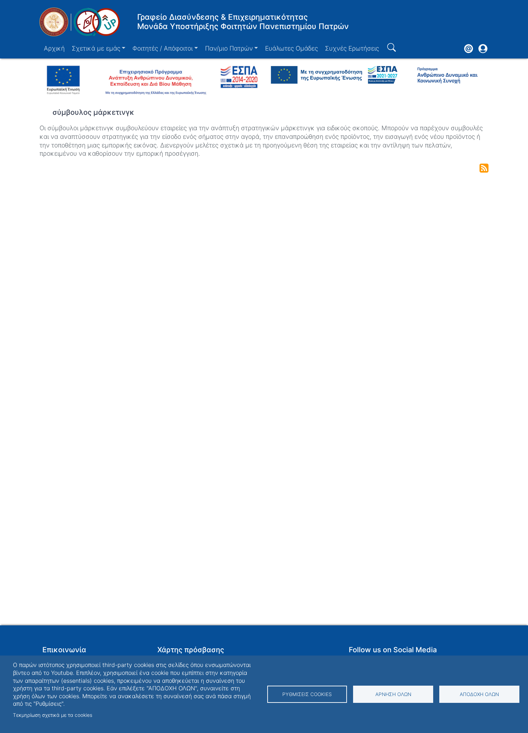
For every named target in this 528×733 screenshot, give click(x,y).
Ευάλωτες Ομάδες (291, 48)
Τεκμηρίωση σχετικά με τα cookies (52, 715)
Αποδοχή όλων (479, 694)
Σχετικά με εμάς (96, 48)
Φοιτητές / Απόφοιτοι (163, 48)
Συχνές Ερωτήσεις (352, 48)
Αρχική (54, 48)
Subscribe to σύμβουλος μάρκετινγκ (484, 168)
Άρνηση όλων (393, 694)
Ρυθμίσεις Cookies (307, 694)
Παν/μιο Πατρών (229, 48)
